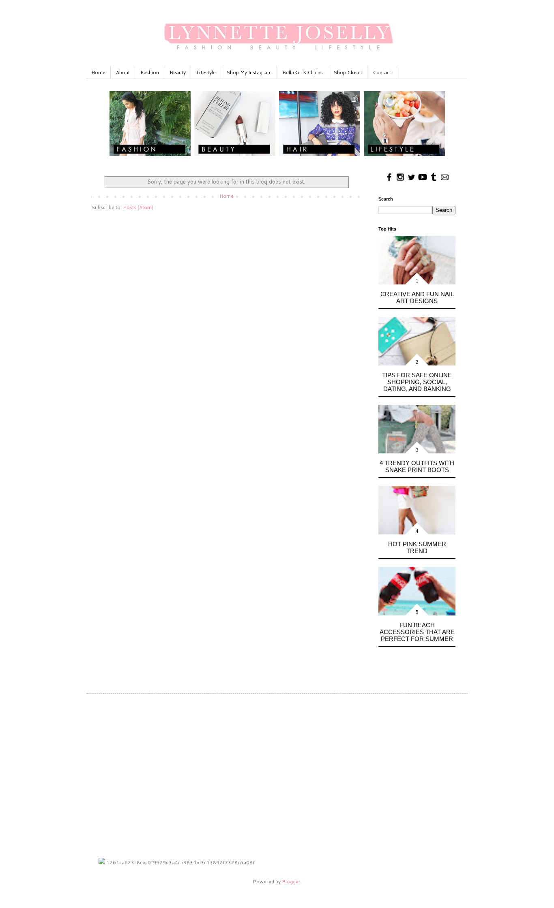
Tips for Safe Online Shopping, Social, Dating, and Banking (417, 382)
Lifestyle (206, 72)
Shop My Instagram (249, 72)
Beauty (178, 72)
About (123, 72)
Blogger (291, 881)
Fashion (149, 72)
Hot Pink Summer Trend (417, 547)
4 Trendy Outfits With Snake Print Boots (417, 466)
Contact (382, 72)
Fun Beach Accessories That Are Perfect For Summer (417, 632)
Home (98, 72)
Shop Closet (347, 72)
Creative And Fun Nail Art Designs (417, 297)
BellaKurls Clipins (302, 72)
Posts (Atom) (138, 207)
